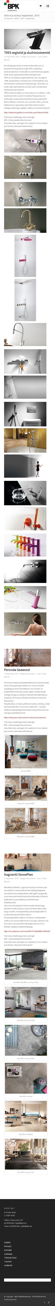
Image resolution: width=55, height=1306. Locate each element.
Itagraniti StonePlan (18, 874)
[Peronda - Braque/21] (27, 658)
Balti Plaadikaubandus (23, 1296)
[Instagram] (49, 1302)
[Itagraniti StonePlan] (27, 862)
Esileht (16, 18)
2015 (22, 18)
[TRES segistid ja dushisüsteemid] (27, 39)
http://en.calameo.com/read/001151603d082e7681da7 (27, 931)
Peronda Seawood (17, 670)
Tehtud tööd (10, 1257)
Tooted (7, 1261)
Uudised (33, 57)
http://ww (25, 717)
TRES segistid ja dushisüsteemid (27, 53)
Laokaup (8, 1253)
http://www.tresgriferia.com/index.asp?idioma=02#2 (26, 112)
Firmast (7, 1246)
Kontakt (8, 1250)
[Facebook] (44, 1302)
